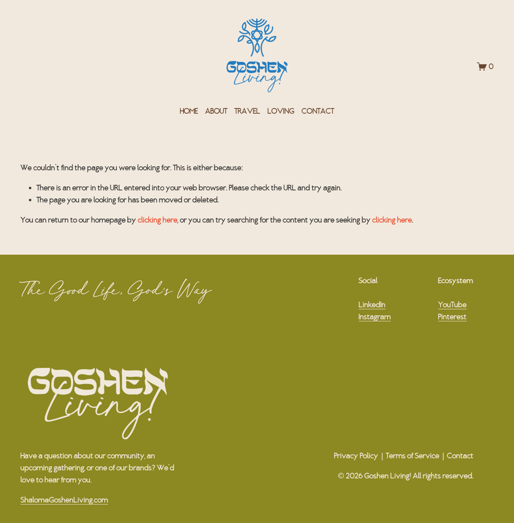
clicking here (157, 220)
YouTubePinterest (452, 310)
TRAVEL (247, 111)
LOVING (280, 111)
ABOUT (216, 111)
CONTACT (318, 111)
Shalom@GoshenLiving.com (64, 500)
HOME (189, 111)
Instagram (375, 316)
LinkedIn (372, 304)
